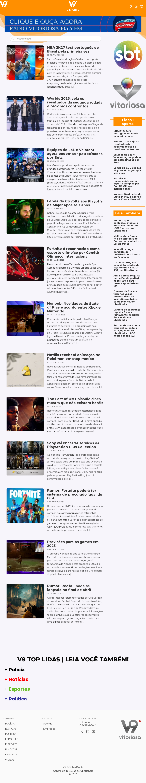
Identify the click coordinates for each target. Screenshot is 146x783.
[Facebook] (130, 6)
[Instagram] (136, 6)
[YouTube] (141, 6)
